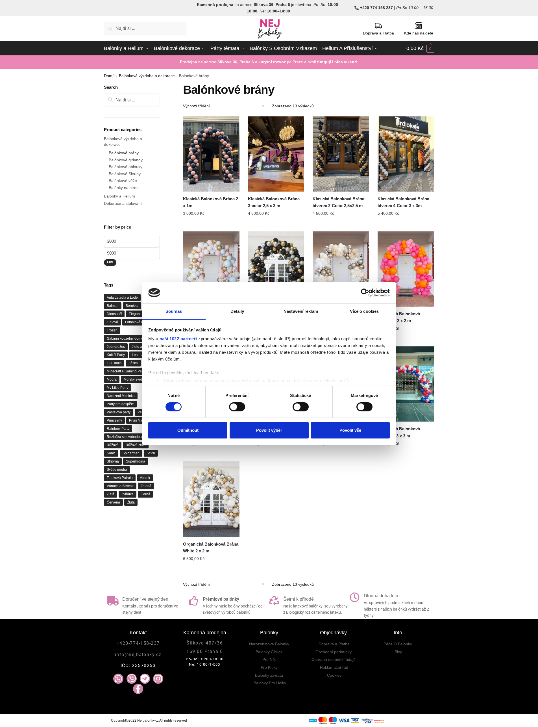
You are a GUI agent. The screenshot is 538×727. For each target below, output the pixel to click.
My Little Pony (117, 388)
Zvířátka (127, 494)
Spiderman (131, 453)
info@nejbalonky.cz (138, 654)
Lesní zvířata (141, 355)
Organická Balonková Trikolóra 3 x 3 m (399, 432)
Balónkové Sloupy (125, 174)
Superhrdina (135, 461)
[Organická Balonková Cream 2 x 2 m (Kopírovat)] (341, 269)
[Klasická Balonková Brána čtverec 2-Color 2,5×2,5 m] (341, 154)
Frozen (112, 330)
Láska (133, 363)
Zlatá (110, 494)
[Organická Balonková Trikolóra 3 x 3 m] (406, 384)
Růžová (113, 445)
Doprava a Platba (378, 33)
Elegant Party (139, 314)
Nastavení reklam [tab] (301, 311)
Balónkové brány (124, 153)
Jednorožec (116, 347)
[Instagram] (158, 679)
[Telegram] (145, 679)
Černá (145, 494)
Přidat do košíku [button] (211, 225)
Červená (113, 502)
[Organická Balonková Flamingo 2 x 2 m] (406, 269)
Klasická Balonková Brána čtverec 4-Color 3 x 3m (403, 202)
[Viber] (132, 679)
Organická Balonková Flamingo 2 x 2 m (399, 317)
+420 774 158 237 (376, 7)
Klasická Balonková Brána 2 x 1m (210, 202)
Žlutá (131, 502)
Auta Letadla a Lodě (122, 298)
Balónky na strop (124, 187)
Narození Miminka (121, 396)
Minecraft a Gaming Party (126, 371)
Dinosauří (114, 314)
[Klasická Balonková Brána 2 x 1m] (211, 154)
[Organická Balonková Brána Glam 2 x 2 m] (276, 269)
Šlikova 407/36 (204, 643)
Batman (113, 306)
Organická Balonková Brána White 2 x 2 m (210, 547)
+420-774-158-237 (138, 643)
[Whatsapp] (118, 679)
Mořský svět (133, 379)
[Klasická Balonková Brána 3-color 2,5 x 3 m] (276, 154)
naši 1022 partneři (178, 338)
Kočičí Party (116, 355)
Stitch (151, 453)
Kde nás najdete (418, 33)
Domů (109, 75)
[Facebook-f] (138, 689)
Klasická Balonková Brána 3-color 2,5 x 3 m (274, 202)
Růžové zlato (136, 445)
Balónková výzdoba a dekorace (147, 75)
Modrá (112, 379)
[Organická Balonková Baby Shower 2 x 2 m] (211, 269)
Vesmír (145, 478)
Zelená (146, 486)
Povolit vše (350, 430)
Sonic (111, 453)
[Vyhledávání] (132, 99)
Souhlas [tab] (173, 311)
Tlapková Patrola (120, 478)
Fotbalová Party (137, 322)
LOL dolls (114, 363)
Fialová (112, 322)
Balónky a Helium (119, 196)
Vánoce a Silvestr (120, 486)
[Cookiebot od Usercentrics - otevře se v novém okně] (365, 292)
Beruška (132, 306)
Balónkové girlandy (126, 160)
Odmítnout (188, 430)
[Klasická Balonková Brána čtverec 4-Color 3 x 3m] (406, 154)
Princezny (114, 420)
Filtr (110, 262)
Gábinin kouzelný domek (126, 338)
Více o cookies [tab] (364, 311)
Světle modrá (117, 470)
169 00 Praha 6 (204, 651)
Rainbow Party (118, 429)
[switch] (237, 406)
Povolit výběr (269, 430)
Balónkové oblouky (125, 166)
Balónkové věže (123, 180)
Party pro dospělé (120, 404)
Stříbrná (113, 461)
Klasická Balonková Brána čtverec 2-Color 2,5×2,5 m (338, 202)
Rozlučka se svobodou (124, 437)
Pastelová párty (118, 412)
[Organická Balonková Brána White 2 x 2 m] (211, 499)
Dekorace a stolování (123, 203)
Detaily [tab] (237, 311)
